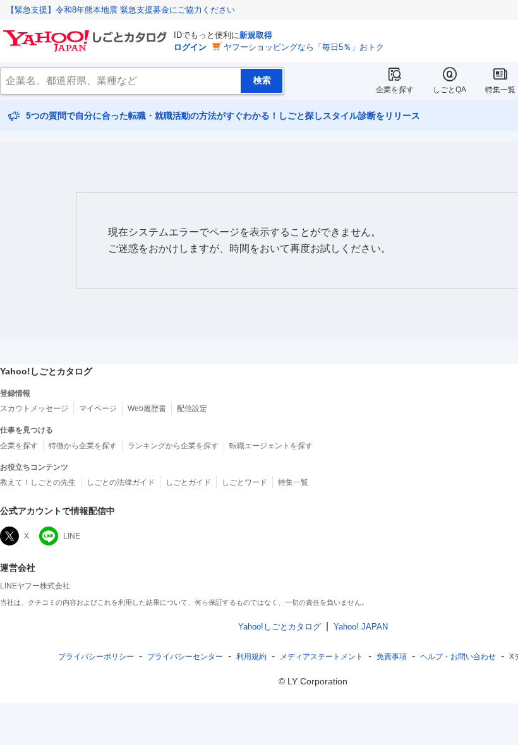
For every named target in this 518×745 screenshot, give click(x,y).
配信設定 (192, 408)
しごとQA (449, 89)
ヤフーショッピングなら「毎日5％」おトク (304, 47)
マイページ (98, 408)
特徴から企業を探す (83, 445)
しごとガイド (188, 482)
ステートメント (321, 656)
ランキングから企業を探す (173, 445)
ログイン (190, 47)
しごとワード (244, 482)
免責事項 (391, 656)
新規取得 (255, 35)
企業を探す (395, 89)
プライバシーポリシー (96, 656)
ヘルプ (458, 656)
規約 (251, 656)
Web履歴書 (147, 408)
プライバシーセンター (185, 656)
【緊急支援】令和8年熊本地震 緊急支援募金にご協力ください (120, 10)
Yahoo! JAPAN (361, 626)
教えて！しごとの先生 (38, 482)
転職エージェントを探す (271, 445)
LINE (71, 536)
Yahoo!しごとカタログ (279, 626)
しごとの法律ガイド (121, 482)
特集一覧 (500, 89)
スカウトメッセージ (34, 408)
